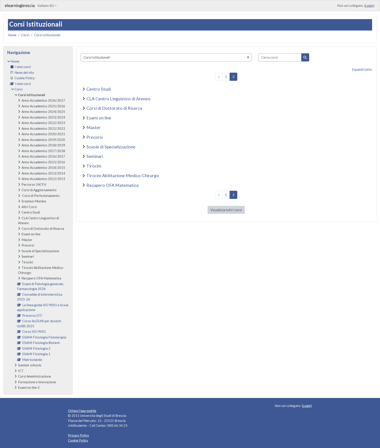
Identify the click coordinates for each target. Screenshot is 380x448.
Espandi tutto (362, 69)
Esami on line (98, 117)
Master (93, 127)
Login (369, 5)
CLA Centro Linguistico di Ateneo (118, 98)
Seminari (94, 156)
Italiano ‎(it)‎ (45, 5)
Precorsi (94, 137)
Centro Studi (98, 89)
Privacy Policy (78, 435)
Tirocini (93, 165)
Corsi (25, 35)
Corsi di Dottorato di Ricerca (114, 108)
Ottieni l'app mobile (82, 411)
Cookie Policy (78, 440)
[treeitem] (38, 224)
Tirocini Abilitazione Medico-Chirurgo (122, 175)
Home (12, 35)
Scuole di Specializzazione (110, 146)
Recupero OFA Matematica (112, 185)
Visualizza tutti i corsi (226, 210)
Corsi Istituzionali (47, 35)
